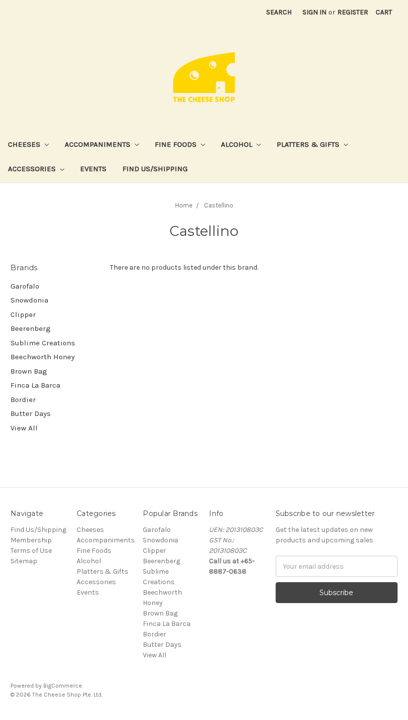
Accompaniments (98, 144)
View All (24, 427)
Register (352, 12)
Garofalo (24, 286)
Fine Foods (177, 144)
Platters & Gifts (309, 144)
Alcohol (237, 144)
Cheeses (25, 144)
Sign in (314, 12)
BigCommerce (62, 685)
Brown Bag (28, 371)
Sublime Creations (42, 342)
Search (279, 12)
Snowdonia (29, 300)
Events (93, 168)
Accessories (33, 168)
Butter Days (30, 413)
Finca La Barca (35, 385)
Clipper (23, 314)
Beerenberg (30, 328)
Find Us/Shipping (155, 168)
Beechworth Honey (42, 356)
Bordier (23, 399)
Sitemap (23, 561)
